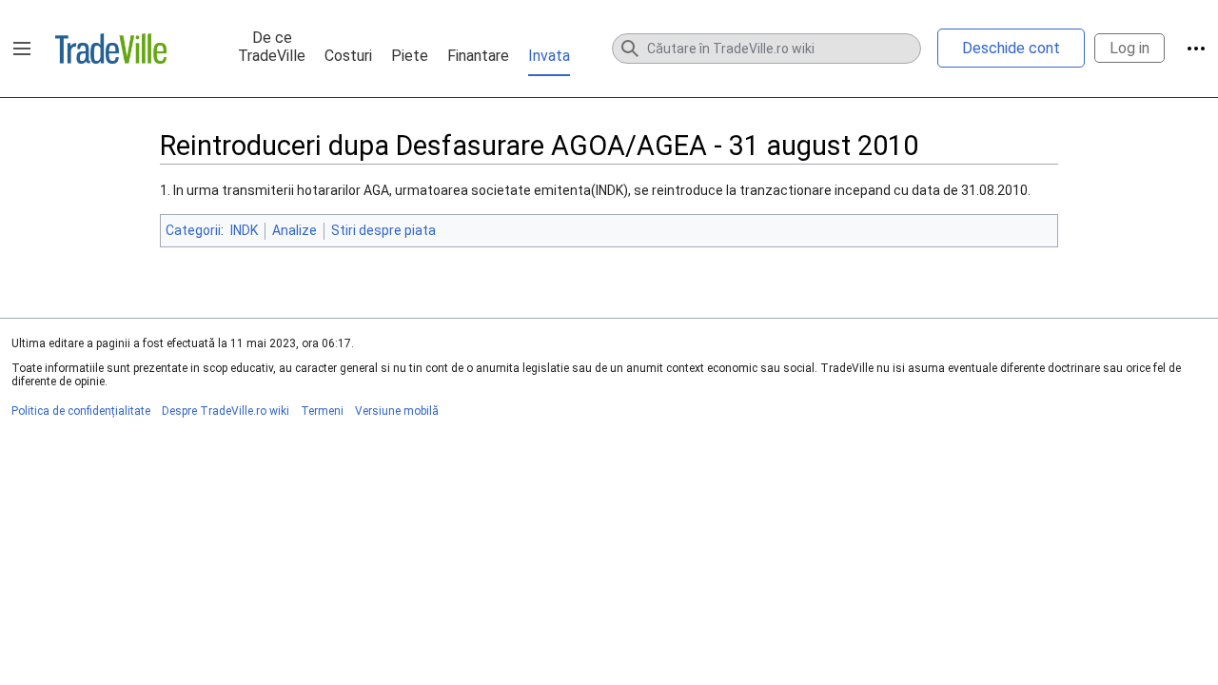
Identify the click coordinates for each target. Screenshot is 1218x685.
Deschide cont (1011, 48)
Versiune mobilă (397, 411)
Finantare (478, 56)
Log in (1129, 48)
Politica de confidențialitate (80, 411)
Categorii (193, 230)
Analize (294, 230)
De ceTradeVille (271, 47)
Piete (409, 56)
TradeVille (111, 48)
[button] (22, 48)
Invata (549, 56)
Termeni (322, 411)
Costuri (348, 56)
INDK (244, 230)
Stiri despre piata (383, 230)
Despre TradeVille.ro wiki (225, 411)
